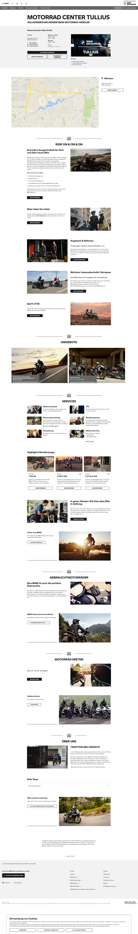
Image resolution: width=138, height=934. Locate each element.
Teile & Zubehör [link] (90, 441)
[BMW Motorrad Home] (130, 3)
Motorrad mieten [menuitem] (45, 8)
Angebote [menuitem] (12, 8)
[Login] (21, 3)
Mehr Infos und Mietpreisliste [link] (50, 426)
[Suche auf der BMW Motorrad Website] (12, 3)
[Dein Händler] (17, 3)
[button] (5, 4)
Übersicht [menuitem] (4, 8)
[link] (37, 43)
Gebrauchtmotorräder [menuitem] (32, 8)
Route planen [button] (111, 90)
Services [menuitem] (21, 8)
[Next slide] (109, 45)
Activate (55, 106)
